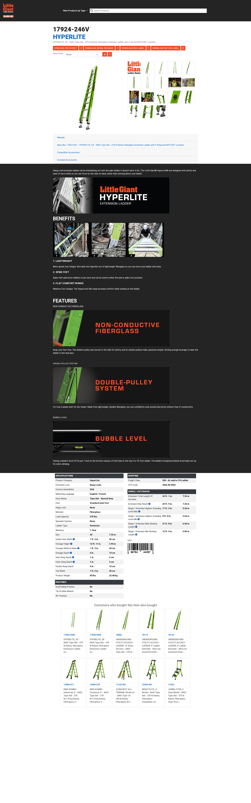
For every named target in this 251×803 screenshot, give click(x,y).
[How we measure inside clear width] (74, 539)
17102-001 (121, 684)
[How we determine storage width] (78, 548)
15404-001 (147, 684)
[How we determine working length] (136, 527)
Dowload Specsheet (66, 48)
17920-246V (69, 635)
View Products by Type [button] (74, 10)
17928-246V (95, 635)
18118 (171, 635)
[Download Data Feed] (104, 54)
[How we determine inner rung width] (73, 557)
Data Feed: (58, 53)
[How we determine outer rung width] (74, 562)
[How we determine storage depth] (71, 553)
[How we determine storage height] (71, 544)
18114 (145, 635)
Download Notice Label (166, 48)
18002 (119, 635)
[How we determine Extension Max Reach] (149, 504)
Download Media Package (99, 48)
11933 (171, 684)
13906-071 (69, 684)
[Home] (8, 10)
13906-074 (95, 684)
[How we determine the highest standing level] (139, 511)
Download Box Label (133, 48)
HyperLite (69, 37)
